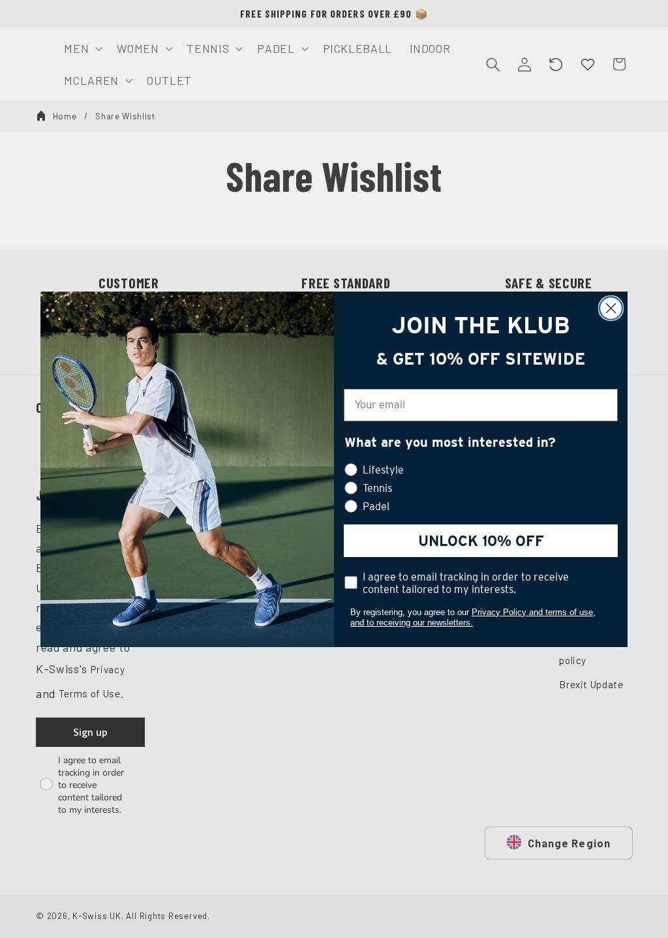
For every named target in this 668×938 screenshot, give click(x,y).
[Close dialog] (611, 308)
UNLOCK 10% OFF (481, 540)
